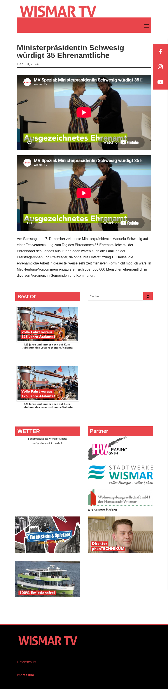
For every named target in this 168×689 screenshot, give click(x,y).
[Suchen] (148, 296)
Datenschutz (26, 662)
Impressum (25, 675)
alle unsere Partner (102, 509)
